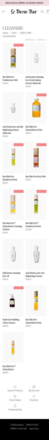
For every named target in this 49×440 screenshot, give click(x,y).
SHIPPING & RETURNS (18, 428)
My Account (34, 390)
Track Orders (15, 400)
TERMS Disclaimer (17, 425)
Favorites (34, 400)
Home (5, 33)
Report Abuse (34, 428)
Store (14, 33)
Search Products (15, 390)
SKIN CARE (25, 33)
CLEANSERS (9, 36)
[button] (24, 11)
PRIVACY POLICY (32, 425)
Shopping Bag (15, 409)
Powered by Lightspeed (24, 433)
